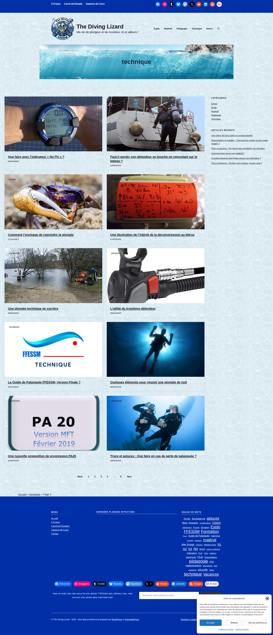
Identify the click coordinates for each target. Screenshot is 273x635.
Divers (209, 28)
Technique (197, 28)
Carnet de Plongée (73, 3)
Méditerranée (210, 545)
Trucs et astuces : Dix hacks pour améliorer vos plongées (238, 148)
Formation (210, 531)
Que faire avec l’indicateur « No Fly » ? (36, 157)
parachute (191, 557)
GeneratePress (132, 619)
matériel (209, 540)
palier (206, 553)
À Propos (56, 3)
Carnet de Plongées (60, 526)
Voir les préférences (257, 623)
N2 (185, 549)
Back (80, 476)
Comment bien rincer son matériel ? (227, 153)
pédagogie (198, 561)
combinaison (205, 523)
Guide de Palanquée (199, 535)
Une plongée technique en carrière (33, 308)
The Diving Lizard (99, 26)
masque (198, 540)
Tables (211, 570)
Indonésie (215, 536)
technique (34, 494)
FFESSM (191, 531)
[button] (267, 598)
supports (193, 570)
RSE (211, 562)
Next (129, 476)
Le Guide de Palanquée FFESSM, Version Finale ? (44, 382)
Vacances (211, 574)
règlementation (193, 565)
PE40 (200, 557)
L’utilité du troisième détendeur (133, 308)
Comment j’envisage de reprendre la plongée (41, 235)
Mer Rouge (188, 544)
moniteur (199, 545)
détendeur (187, 528)
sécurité (203, 569)
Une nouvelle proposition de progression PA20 (42, 456)
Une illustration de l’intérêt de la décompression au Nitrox (152, 235)
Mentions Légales (189, 619)
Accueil (22, 494)
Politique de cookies (226, 629)
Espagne (205, 527)
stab (215, 566)
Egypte (196, 528)
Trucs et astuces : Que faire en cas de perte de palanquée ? (153, 456)
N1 (219, 544)
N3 (190, 549)
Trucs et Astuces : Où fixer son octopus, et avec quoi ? (236, 163)
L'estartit (190, 541)
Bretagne (193, 523)
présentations (210, 557)
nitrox (202, 549)
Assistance (198, 518)
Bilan (185, 523)
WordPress (117, 619)
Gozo (185, 536)
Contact (54, 534)
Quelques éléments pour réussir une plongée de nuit (148, 382)
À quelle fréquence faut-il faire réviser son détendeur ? (236, 158)
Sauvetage (207, 566)
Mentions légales (242, 629)
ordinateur (192, 553)
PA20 (200, 553)
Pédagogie (182, 28)
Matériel (168, 28)
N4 (196, 549)
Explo (157, 28)
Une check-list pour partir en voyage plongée (232, 135)
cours (216, 522)
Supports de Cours (95, 3)
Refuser (234, 623)
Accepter (210, 623)
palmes (213, 553)
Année (187, 519)
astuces (213, 518)
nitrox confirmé (213, 549)
